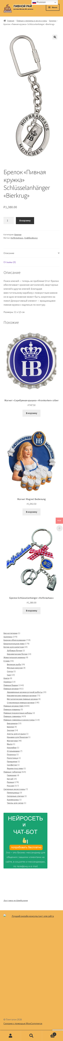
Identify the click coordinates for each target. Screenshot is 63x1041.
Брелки (52, 20)
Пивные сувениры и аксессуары (32, 20)
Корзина (48, 1033)
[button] (54, 37)
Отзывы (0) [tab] (10, 262)
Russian (41, 2)
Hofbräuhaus (17, 238)
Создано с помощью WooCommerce (23, 1023)
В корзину (25, 220)
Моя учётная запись (10, 1036)
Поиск (31, 1036)
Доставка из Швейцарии (16, 900)
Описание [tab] (9, 253)
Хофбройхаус (31, 238)
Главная (10, 20)
